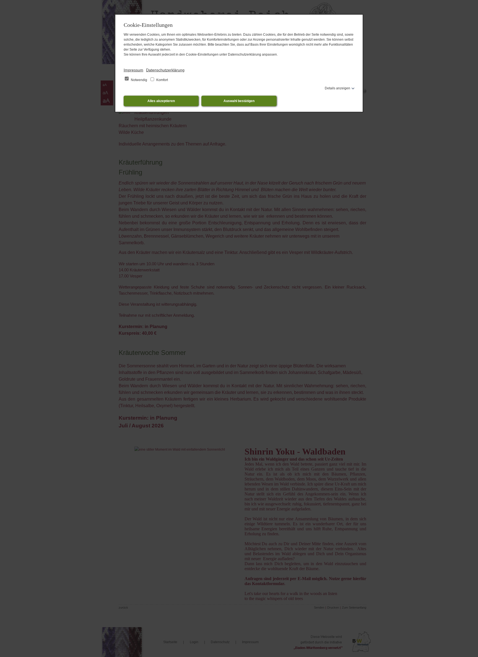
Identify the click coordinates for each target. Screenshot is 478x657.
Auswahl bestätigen (239, 101)
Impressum (133, 70)
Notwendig (139, 80)
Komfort (161, 80)
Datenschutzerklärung (165, 70)
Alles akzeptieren (161, 101)
